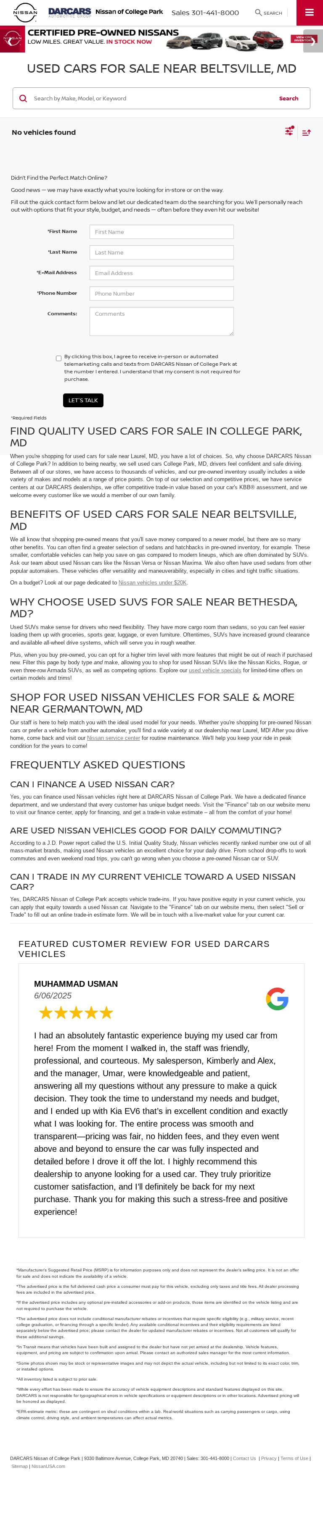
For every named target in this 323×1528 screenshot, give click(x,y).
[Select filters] (289, 132)
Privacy (269, 1458)
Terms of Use (294, 1458)
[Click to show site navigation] (310, 13)
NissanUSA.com (48, 1466)
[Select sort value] (304, 132)
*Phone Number (57, 292)
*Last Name (62, 251)
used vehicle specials (215, 670)
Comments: (62, 313)
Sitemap (19, 1466)
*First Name (62, 231)
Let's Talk (83, 400)
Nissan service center (113, 738)
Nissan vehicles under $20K (153, 582)
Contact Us (244, 1458)
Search (289, 98)
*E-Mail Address (57, 272)
